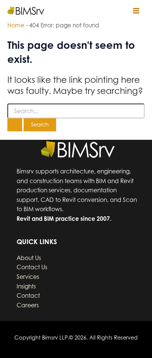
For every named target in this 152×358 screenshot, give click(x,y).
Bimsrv (55, 11)
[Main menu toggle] (136, 10)
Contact (28, 295)
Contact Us (32, 267)
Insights (26, 286)
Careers (28, 305)
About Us (29, 257)
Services (28, 276)
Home (15, 25)
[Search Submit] (14, 124)
